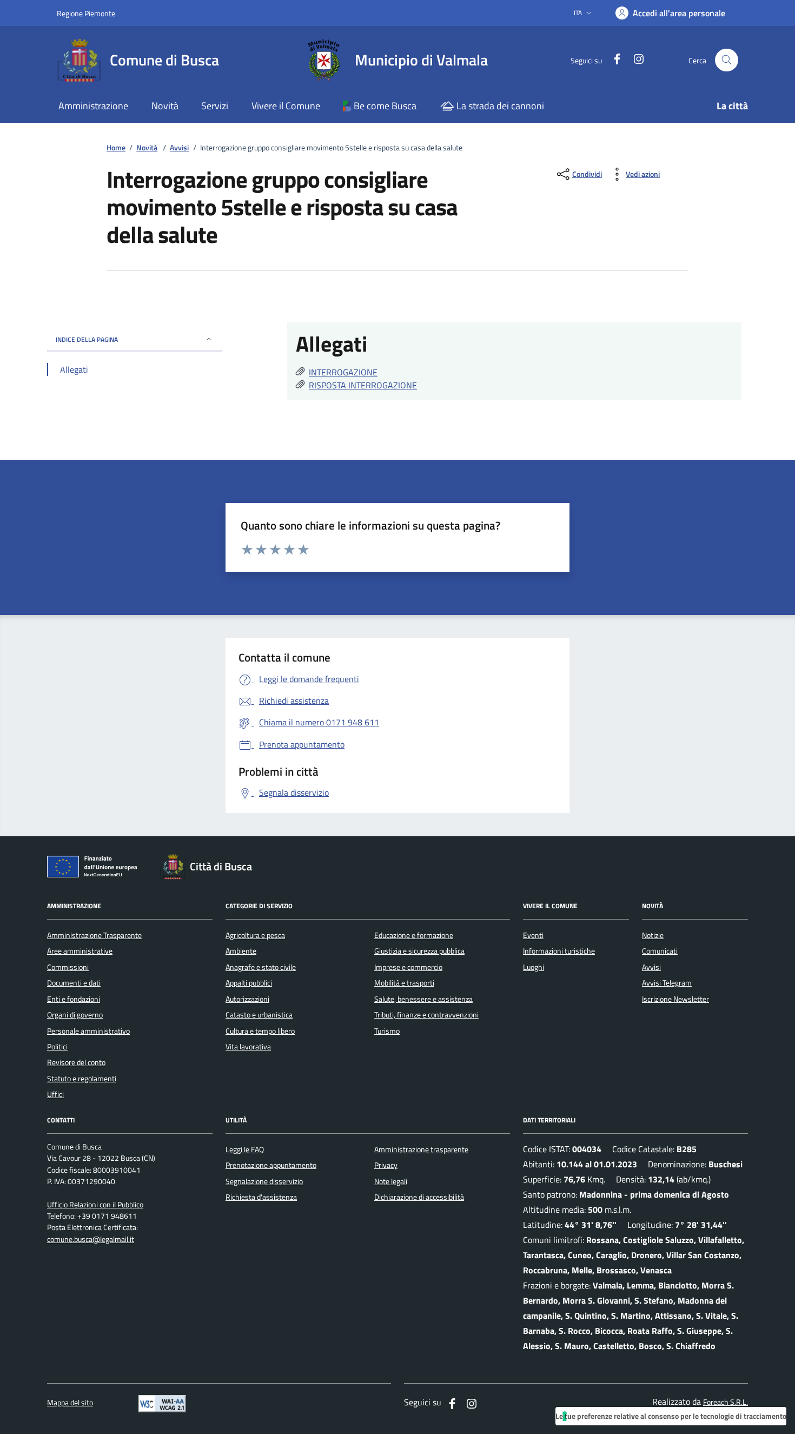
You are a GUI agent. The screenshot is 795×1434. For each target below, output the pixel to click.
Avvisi (179, 148)
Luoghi (533, 967)
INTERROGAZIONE (343, 372)
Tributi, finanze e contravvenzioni (426, 1015)
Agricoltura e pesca (255, 935)
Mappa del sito (70, 1403)
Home (116, 148)
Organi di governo (75, 1015)
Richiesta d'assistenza (261, 1197)
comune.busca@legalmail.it (90, 1239)
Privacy (386, 1165)
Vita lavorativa (248, 1047)
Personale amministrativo (88, 1031)
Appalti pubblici (249, 983)
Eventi (533, 935)
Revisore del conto (76, 1062)
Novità (146, 148)
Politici (57, 1047)
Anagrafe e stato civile (261, 967)
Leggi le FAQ (245, 1149)
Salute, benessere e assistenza (423, 999)
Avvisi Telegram (667, 983)
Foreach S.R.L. (725, 1402)
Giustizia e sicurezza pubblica (419, 951)
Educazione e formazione (413, 935)
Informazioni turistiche (559, 951)
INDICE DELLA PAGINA (87, 339)
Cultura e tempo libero (260, 1031)
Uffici (55, 1094)
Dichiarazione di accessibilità (419, 1197)
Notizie (653, 935)
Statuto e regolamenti (81, 1079)
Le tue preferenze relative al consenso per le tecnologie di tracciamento (670, 1416)
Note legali (390, 1181)
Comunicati (660, 951)
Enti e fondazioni (73, 999)
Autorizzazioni (247, 999)
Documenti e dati (74, 983)
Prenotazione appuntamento (271, 1165)
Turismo (387, 1031)
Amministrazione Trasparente (94, 935)
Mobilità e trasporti (404, 983)
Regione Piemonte (86, 13)
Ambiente (241, 951)
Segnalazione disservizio (264, 1181)
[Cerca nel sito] (726, 60)
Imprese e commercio (408, 967)
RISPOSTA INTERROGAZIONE (363, 385)
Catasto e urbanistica (259, 1015)
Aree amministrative (79, 951)
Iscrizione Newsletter (675, 999)
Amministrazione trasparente (421, 1149)
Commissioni (68, 967)
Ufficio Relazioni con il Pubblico (95, 1205)
